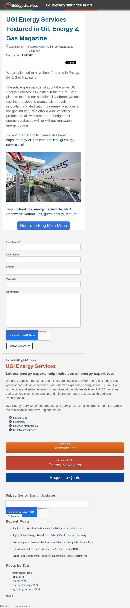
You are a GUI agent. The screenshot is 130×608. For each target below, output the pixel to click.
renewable (54, 209)
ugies (18, 576)
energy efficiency (25, 584)
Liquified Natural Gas (25, 425)
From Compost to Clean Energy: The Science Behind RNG (46, 548)
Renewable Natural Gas (24, 214)
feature (71, 214)
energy (39, 209)
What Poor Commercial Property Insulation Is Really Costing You (50, 555)
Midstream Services (24, 429)
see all (9, 595)
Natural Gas (20, 417)
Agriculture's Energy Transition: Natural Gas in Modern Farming (49, 535)
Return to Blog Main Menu (43, 225)
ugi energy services (26, 589)
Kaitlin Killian (46, 46)
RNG (67, 209)
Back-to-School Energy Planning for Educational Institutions (47, 528)
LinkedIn (28, 55)
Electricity (19, 421)
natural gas (23, 209)
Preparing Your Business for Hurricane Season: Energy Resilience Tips (53, 542)
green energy (54, 214)
